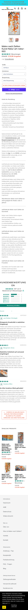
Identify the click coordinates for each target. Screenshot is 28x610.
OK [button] (4, 607)
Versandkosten (9, 59)
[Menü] (25, 8)
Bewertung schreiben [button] (13, 305)
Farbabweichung (8, 560)
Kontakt (5, 540)
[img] (4, 315)
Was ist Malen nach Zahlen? (12, 531)
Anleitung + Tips (8, 551)
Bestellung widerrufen (14, 605)
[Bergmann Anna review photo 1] (3, 373)
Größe (4, 64)
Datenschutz (7, 511)
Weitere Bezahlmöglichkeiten (14, 93)
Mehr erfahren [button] (6, 603)
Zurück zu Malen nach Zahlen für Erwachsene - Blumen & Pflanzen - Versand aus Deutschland (14, 414)
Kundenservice (8, 588)
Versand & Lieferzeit (9, 584)
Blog (4, 568)
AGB (4, 507)
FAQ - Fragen (7, 564)
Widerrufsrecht (8, 516)
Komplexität (7, 555)
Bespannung (5, 77)
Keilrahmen (5, 71)
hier (9, 153)
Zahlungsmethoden (9, 579)
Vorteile (5, 536)
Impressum (6, 503)
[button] (6, 54)
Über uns (6, 527)
